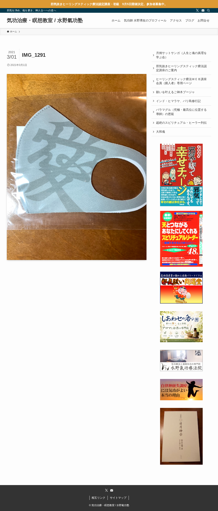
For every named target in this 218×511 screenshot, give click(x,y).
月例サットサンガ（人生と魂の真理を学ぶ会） (181, 55)
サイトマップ (118, 497)
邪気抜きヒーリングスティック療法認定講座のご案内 (181, 68)
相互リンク (98, 497)
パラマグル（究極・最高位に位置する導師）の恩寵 (181, 112)
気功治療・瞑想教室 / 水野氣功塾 (45, 20)
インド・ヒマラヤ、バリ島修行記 (178, 101)
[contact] (203, 10)
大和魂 (160, 131)
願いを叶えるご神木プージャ (175, 92)
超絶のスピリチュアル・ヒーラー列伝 (181, 122)
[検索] (208, 10)
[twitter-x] (197, 10)
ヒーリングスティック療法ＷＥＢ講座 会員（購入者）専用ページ (183, 81)
